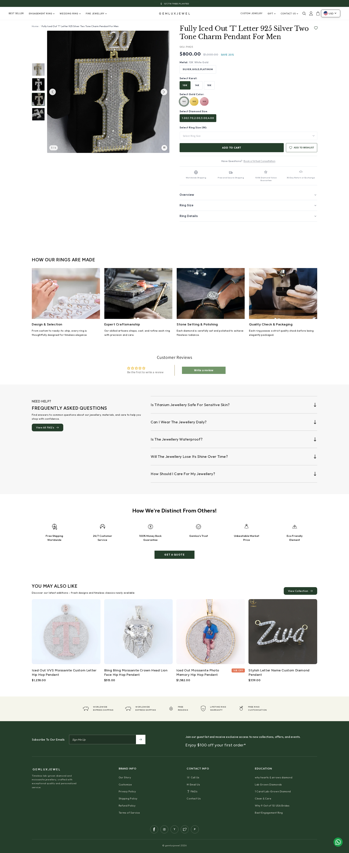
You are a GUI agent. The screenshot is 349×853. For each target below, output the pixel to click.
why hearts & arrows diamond (273, 777)
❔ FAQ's (192, 791)
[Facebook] (154, 829)
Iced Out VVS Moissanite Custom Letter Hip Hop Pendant (64, 672)
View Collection (298, 591)
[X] (185, 829)
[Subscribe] (140, 739)
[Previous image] (52, 92)
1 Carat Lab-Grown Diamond (273, 791)
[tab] (38, 69)
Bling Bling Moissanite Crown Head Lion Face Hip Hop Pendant (136, 672)
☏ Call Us (193, 777)
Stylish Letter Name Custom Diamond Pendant (278, 672)
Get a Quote (174, 554)
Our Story (125, 777)
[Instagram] (164, 829)
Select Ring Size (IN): (193, 127)
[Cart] (318, 13)
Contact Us (194, 798)
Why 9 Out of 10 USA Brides (272, 805)
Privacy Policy (127, 791)
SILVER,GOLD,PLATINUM (198, 69)
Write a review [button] (203, 370)
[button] (248, 195)
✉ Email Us (193, 784)
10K (185, 85)
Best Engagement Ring (269, 812)
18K (209, 85)
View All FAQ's (45, 427)
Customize (125, 784)
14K (197, 85)
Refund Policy (127, 805)
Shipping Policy (128, 798)
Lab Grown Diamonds (268, 784)
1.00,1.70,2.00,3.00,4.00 (198, 118)
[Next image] (164, 92)
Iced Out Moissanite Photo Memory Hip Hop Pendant (197, 672)
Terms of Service (129, 812)
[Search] (304, 13)
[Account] (311, 13)
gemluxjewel (175, 13)
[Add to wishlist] (315, 28)
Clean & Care (263, 798)
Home (35, 26)
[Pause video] (164, 148)
